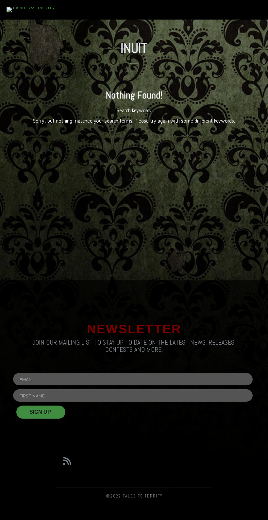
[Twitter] (134, 461)
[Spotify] (167, 461)
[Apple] (201, 461)
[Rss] (67, 461)
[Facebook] (100, 461)
